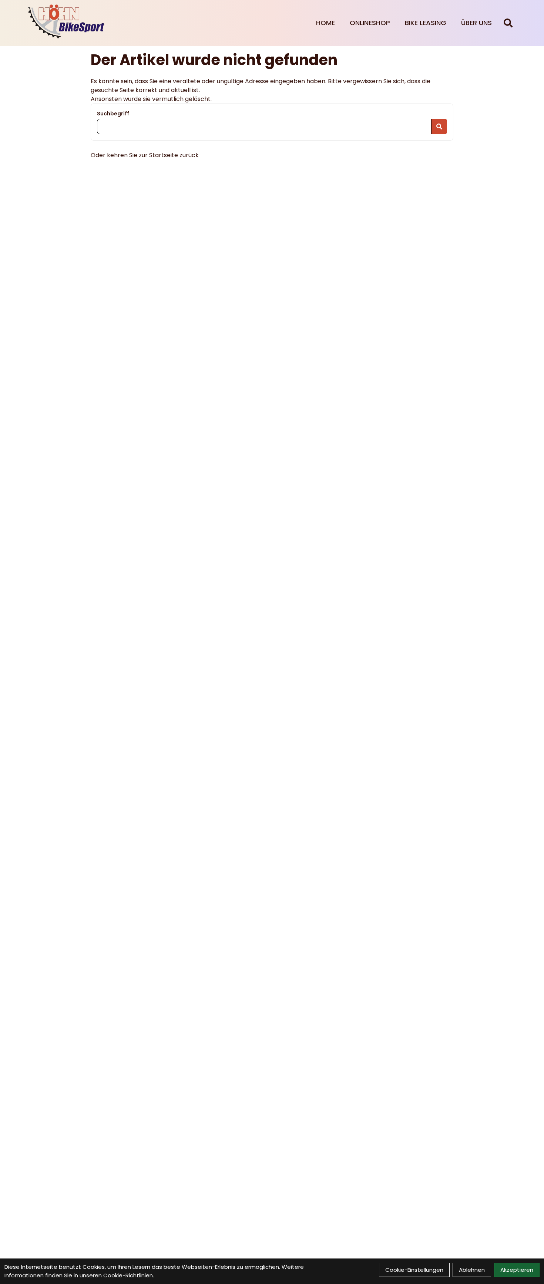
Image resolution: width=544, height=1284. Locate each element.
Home (325, 22)
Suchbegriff (113, 113)
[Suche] (508, 23)
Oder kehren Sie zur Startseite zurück (145, 155)
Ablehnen (472, 1270)
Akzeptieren (516, 1270)
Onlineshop (370, 22)
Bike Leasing (425, 22)
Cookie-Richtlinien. (128, 1275)
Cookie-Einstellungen (414, 1270)
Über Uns (476, 22)
